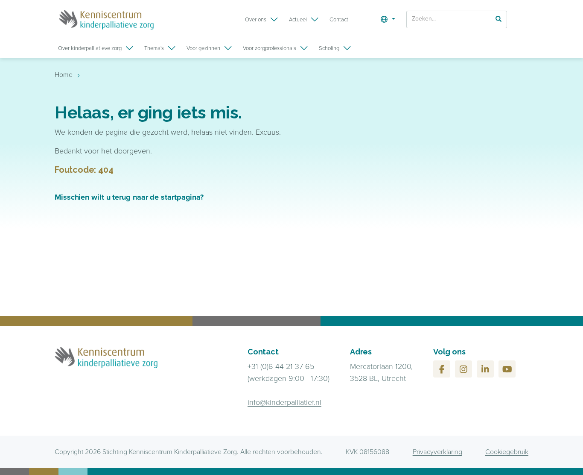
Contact (338, 19)
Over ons (255, 19)
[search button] (498, 19)
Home (64, 75)
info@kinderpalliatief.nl (284, 402)
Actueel (298, 19)
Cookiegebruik (506, 452)
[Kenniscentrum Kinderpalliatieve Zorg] (106, 20)
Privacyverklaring (437, 452)
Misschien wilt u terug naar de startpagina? (129, 197)
